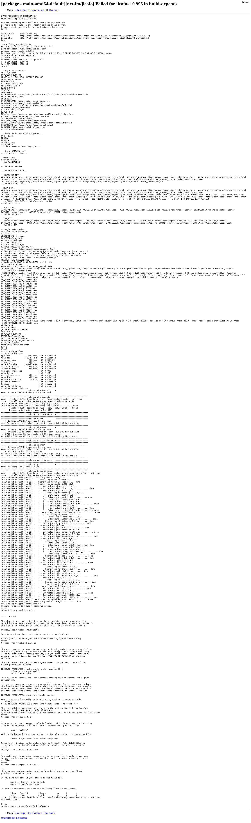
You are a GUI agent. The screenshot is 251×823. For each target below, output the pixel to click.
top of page (20, 813)
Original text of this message (14, 818)
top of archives (38, 10)
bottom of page (22, 10)
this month (53, 10)
